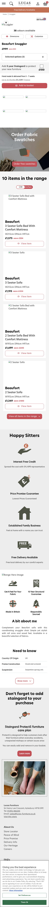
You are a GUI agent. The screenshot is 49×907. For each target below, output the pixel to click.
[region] (24, 883)
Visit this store (10, 817)
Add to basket (26, 86)
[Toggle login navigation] (37, 3)
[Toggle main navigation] (3, 3)
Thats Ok (24, 902)
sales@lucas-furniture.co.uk (22, 814)
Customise (39, 36)
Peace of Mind (11, 835)
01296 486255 (13, 811)
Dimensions (14, 36)
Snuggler (12, 14)
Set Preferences (24, 895)
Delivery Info (10, 842)
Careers (8, 849)
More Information (16, 890)
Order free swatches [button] (24, 164)
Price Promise (11, 839)
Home (5, 14)
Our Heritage (11, 846)
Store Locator (11, 832)
